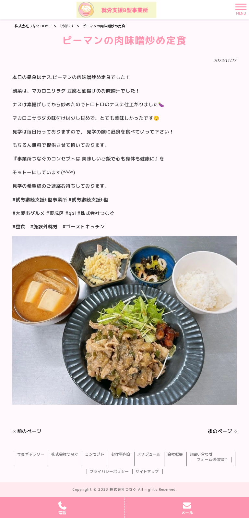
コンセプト (94, 454)
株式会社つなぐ (64, 454)
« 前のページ (27, 431)
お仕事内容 (121, 454)
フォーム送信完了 (212, 459)
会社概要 (175, 454)
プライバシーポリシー (109, 471)
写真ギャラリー (30, 454)
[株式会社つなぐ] (116, 10)
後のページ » (222, 431)
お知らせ (66, 26)
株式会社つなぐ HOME (33, 26)
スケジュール (148, 454)
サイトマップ (147, 471)
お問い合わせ (201, 454)
